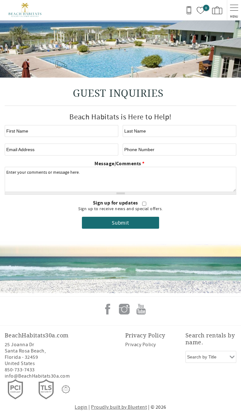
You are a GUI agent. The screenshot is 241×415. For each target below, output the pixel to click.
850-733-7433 (20, 370)
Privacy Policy (140, 344)
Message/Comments (119, 163)
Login (81, 407)
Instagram (124, 309)
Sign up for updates (116, 202)
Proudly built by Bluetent (119, 407)
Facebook (107, 309)
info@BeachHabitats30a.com (37, 376)
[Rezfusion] (66, 389)
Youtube (141, 309)
